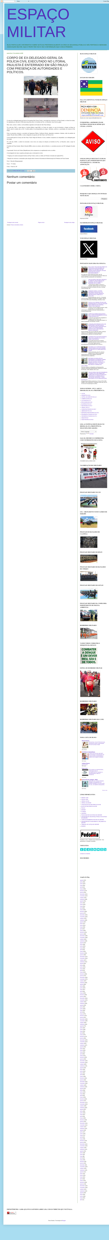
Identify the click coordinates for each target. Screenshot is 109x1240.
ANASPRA (83, 813)
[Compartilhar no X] (31, 171)
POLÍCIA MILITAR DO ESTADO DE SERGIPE (91, 815)
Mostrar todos (104, 790)
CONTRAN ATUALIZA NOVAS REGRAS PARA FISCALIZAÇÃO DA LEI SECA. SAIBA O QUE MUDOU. (97, 338)
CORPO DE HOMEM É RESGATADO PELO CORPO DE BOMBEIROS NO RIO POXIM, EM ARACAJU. (97, 315)
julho (81, 882)
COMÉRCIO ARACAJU (86, 398)
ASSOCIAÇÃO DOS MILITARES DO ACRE (91, 804)
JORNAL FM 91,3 (85, 407)
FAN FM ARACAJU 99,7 (86, 405)
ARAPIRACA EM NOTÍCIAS (88, 752)
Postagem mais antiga (69, 222)
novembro (82, 895)
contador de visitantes (85, 853)
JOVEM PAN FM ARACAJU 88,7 (88, 409)
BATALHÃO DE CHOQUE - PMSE (90, 779)
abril (81, 887)
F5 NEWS (83, 811)
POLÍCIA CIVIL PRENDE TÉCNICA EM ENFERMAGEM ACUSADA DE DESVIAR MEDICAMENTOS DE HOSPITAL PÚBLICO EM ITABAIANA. (97, 304)
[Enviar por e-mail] (28, 171)
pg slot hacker (85, 764)
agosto (81, 880)
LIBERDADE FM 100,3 (86, 411)
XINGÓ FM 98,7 (85, 417)
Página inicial (41, 222)
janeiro (81, 892)
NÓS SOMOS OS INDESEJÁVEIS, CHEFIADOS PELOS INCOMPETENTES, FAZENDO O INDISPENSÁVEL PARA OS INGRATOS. (96, 772)
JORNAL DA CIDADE (86, 802)
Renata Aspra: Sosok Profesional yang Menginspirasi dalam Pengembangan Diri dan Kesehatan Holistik (97, 743)
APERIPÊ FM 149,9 (85, 395)
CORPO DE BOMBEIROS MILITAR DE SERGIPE (92, 819)
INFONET (83, 809)
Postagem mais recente (12, 222)
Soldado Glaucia (86, 763)
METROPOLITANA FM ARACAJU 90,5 (90, 412)
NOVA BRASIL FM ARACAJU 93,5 (89, 414)
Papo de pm (85, 768)
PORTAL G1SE (84, 797)
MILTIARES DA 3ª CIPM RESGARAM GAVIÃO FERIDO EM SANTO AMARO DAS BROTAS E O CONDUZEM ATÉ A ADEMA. (97, 348)
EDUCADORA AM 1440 (86, 402)
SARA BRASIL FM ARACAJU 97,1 (89, 416)
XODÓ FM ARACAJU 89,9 (87, 419)
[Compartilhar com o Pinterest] (34, 171)
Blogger (64, 1220)
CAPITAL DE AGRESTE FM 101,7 (89, 397)
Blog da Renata (85, 740)
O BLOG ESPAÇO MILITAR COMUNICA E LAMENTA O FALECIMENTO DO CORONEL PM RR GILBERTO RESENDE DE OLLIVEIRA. (97, 281)
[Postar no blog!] (29, 171)
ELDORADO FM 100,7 (86, 404)
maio (81, 885)
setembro (82, 899)
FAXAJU (83, 808)
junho (81, 883)
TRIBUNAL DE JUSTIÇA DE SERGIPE (90, 824)
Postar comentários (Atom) (17, 224)
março (81, 889)
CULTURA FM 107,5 (86, 400)
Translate (91, 433)
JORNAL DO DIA (85, 801)
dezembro (82, 894)
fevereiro (82, 890)
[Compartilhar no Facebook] (33, 171)
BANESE (83, 826)
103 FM (83, 393)
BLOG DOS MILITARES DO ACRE (89, 806)
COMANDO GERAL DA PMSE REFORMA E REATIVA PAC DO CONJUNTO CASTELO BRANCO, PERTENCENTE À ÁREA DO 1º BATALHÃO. (96, 293)
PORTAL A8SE (84, 799)
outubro (82, 897)
